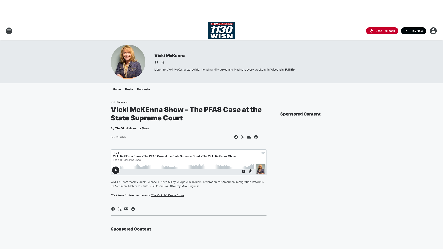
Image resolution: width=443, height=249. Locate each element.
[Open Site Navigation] (9, 30)
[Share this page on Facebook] (236, 137)
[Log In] (433, 30)
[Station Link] (221, 31)
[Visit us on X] (163, 62)
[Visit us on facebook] (156, 62)
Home (117, 89)
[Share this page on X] (242, 137)
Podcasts (143, 89)
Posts (129, 89)
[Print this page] (255, 137)
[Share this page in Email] (249, 137)
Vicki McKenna (169, 55)
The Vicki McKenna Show (167, 195)
